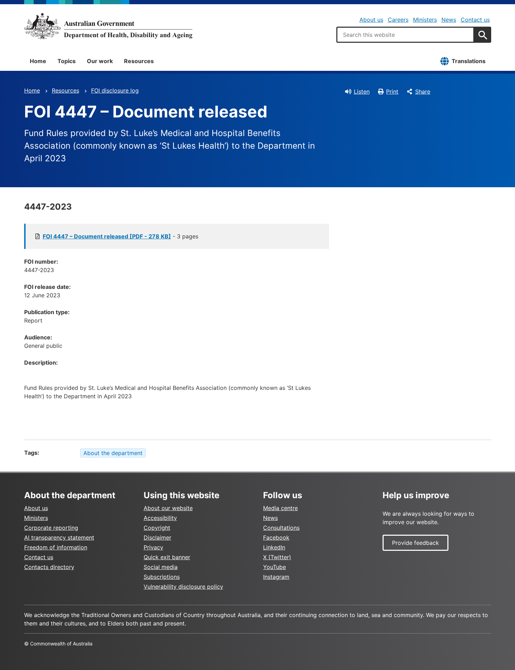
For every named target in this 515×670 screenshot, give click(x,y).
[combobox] (405, 35)
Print (392, 91)
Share (422, 91)
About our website (168, 508)
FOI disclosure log (115, 90)
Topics (66, 61)
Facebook (276, 537)
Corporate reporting (51, 527)
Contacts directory (49, 566)
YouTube (274, 566)
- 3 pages (120, 236)
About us (371, 19)
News (448, 19)
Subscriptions (162, 576)
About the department (113, 452)
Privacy (153, 547)
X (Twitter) (277, 557)
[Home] (108, 26)
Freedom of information (55, 547)
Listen (362, 91)
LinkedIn (274, 547)
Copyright (157, 527)
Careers (398, 19)
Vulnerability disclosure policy (183, 586)
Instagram (276, 576)
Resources (139, 61)
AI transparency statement (59, 537)
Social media (161, 566)
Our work (100, 61)
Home (38, 61)
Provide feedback (415, 542)
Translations (469, 61)
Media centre (280, 508)
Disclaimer (157, 537)
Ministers (425, 19)
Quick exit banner (167, 557)
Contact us (475, 19)
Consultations (281, 527)
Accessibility (160, 517)
